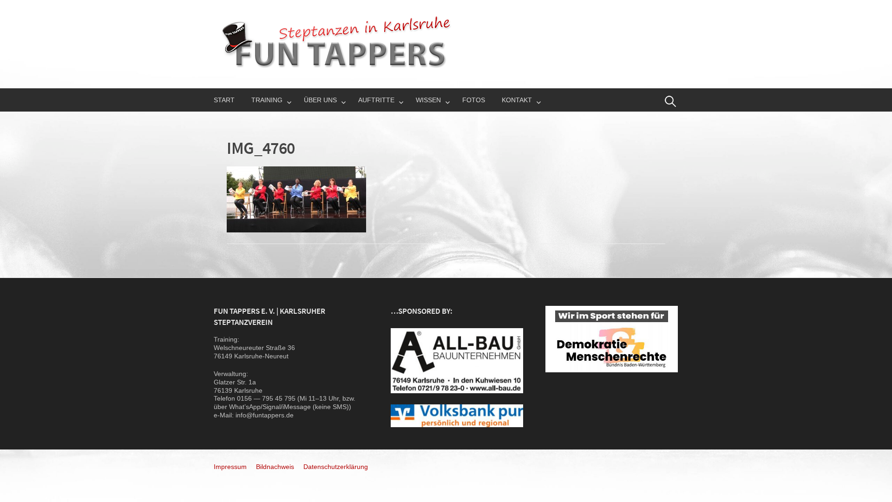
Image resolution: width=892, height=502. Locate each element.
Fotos (473, 100)
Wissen (428, 100)
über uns (320, 100)
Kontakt (517, 100)
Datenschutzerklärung (335, 466)
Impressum (230, 466)
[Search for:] (670, 101)
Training (266, 100)
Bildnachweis (275, 466)
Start (224, 100)
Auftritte (376, 100)
